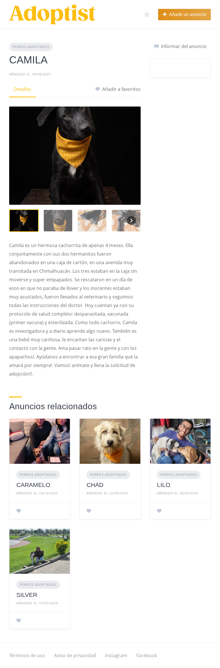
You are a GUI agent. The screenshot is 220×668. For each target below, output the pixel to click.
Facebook (146, 655)
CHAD (95, 485)
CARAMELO (33, 485)
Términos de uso (27, 655)
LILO (163, 485)
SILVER (26, 594)
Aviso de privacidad (75, 655)
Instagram (116, 655)
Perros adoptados (31, 47)
